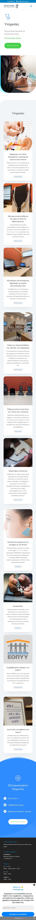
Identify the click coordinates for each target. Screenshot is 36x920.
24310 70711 (13, 798)
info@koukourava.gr (16, 805)
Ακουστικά (18, 431)
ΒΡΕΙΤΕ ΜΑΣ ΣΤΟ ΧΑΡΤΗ (18, 822)
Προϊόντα (18, 566)
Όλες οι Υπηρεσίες (13, 45)
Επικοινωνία (18, 176)
